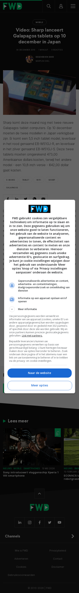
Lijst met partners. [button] (32, 335)
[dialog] (39, 296)
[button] (39, 309)
